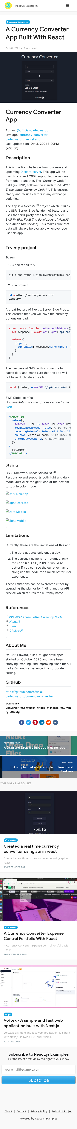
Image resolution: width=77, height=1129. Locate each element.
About (8, 1111)
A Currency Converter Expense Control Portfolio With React (34, 936)
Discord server (31, 172)
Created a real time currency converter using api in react (31, 849)
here (9, 406)
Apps (41, 707)
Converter (28, 707)
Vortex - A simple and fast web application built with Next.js (33, 1023)
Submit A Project (62, 1111)
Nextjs (16, 712)
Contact (21, 1111)
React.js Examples (26, 5)
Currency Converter (18, 22)
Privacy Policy (39, 1111)
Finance (53, 707)
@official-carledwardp (32, 130)
